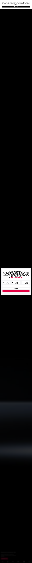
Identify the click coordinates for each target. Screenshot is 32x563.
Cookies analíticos (16, 283)
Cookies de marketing (26, 283)
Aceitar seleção (16, 288)
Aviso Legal (20, 277)
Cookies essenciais (7, 283)
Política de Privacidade (14, 277)
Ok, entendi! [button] (16, 6)
